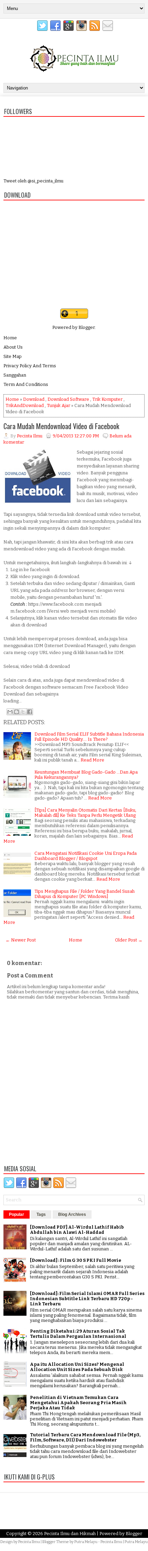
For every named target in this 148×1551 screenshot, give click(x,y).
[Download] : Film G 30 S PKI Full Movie (75, 1260)
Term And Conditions (25, 384)
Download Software (68, 399)
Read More (92, 760)
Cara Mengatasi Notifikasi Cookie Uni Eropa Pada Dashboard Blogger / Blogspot (85, 856)
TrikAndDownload (25, 405)
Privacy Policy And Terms (29, 365)
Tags (41, 1214)
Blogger (86, 327)
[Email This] (10, 711)
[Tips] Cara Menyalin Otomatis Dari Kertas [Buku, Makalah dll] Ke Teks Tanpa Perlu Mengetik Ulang (85, 812)
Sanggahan (14, 375)
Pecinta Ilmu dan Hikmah (70, 1533)
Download (33, 399)
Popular (16, 1214)
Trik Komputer (107, 399)
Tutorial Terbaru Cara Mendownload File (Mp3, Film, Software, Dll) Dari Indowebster (85, 1437)
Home (10, 337)
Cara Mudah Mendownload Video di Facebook (61, 426)
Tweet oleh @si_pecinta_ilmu (33, 180)
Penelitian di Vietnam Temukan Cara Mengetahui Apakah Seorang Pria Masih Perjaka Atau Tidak (78, 1402)
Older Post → (128, 940)
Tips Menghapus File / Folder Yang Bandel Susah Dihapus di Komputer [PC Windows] (84, 894)
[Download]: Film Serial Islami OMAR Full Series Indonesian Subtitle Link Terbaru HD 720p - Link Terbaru (87, 1298)
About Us (13, 347)
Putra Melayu (85, 1542)
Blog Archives (72, 1214)
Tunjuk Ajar (58, 405)
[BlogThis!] (16, 711)
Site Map (12, 356)
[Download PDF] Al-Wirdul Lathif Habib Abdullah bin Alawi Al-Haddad (77, 1229)
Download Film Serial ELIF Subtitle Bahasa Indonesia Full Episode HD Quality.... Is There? (89, 736)
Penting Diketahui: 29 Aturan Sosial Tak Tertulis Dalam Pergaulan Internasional (78, 1333)
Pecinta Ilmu (29, 1542)
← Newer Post (21, 940)
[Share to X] (23, 711)
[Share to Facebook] (29, 711)
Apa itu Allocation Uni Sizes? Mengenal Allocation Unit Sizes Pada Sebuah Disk (77, 1367)
